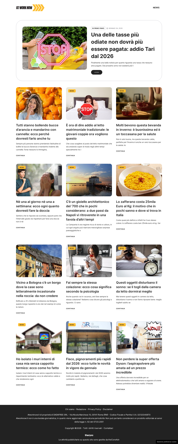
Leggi (96, 72)
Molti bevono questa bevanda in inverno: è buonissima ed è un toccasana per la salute (138, 129)
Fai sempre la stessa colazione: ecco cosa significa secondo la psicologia (88, 287)
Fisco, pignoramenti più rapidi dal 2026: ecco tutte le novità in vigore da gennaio (88, 363)
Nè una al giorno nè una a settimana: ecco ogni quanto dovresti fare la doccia (37, 206)
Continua (20, 155)
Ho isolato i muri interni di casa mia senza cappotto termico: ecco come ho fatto (37, 363)
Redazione (81, 409)
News (156, 7)
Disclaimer (108, 409)
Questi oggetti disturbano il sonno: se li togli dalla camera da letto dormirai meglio (138, 287)
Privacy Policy (94, 409)
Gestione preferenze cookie (167, 442)
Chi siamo (69, 409)
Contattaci (108, 428)
